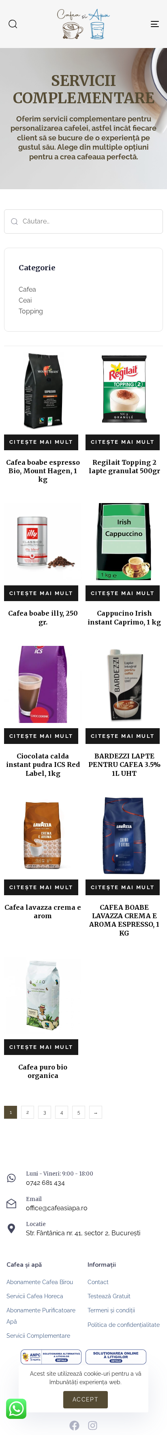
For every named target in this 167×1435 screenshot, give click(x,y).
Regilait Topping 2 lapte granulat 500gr (124, 466)
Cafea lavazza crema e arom (42, 911)
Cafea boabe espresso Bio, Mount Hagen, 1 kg (43, 471)
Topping (31, 311)
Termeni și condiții (111, 1310)
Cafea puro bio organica (42, 1071)
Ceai (25, 300)
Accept (85, 1399)
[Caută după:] (83, 221)
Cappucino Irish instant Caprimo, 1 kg (124, 617)
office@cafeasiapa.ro (57, 1208)
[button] (12, 23)
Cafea (27, 289)
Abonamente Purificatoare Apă (40, 1315)
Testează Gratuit (109, 1296)
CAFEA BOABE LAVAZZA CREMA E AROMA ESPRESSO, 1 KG (124, 920)
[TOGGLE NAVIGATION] (134, 24)
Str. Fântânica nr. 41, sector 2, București (83, 1233)
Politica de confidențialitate (124, 1325)
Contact (98, 1282)
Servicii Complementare (38, 1336)
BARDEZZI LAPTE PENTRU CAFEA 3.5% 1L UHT (124, 764)
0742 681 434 (45, 1182)
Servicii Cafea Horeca (34, 1296)
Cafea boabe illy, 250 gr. (43, 617)
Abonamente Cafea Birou (39, 1282)
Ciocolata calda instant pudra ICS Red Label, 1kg (43, 764)
